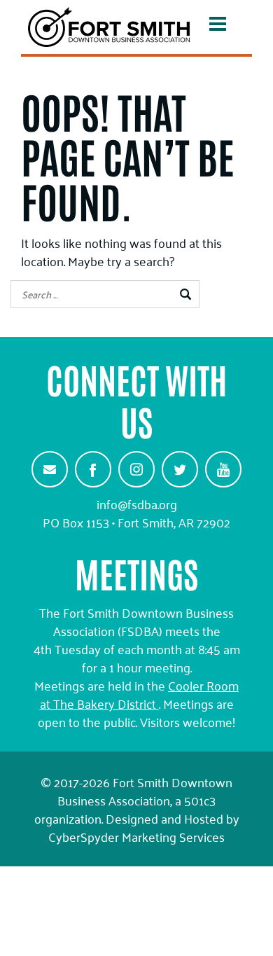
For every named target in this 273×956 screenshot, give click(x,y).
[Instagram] (136, 469)
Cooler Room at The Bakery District (139, 694)
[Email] (49, 469)
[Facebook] (93, 469)
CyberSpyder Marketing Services (136, 836)
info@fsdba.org (137, 503)
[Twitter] (180, 469)
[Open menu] (217, 26)
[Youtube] (223, 469)
